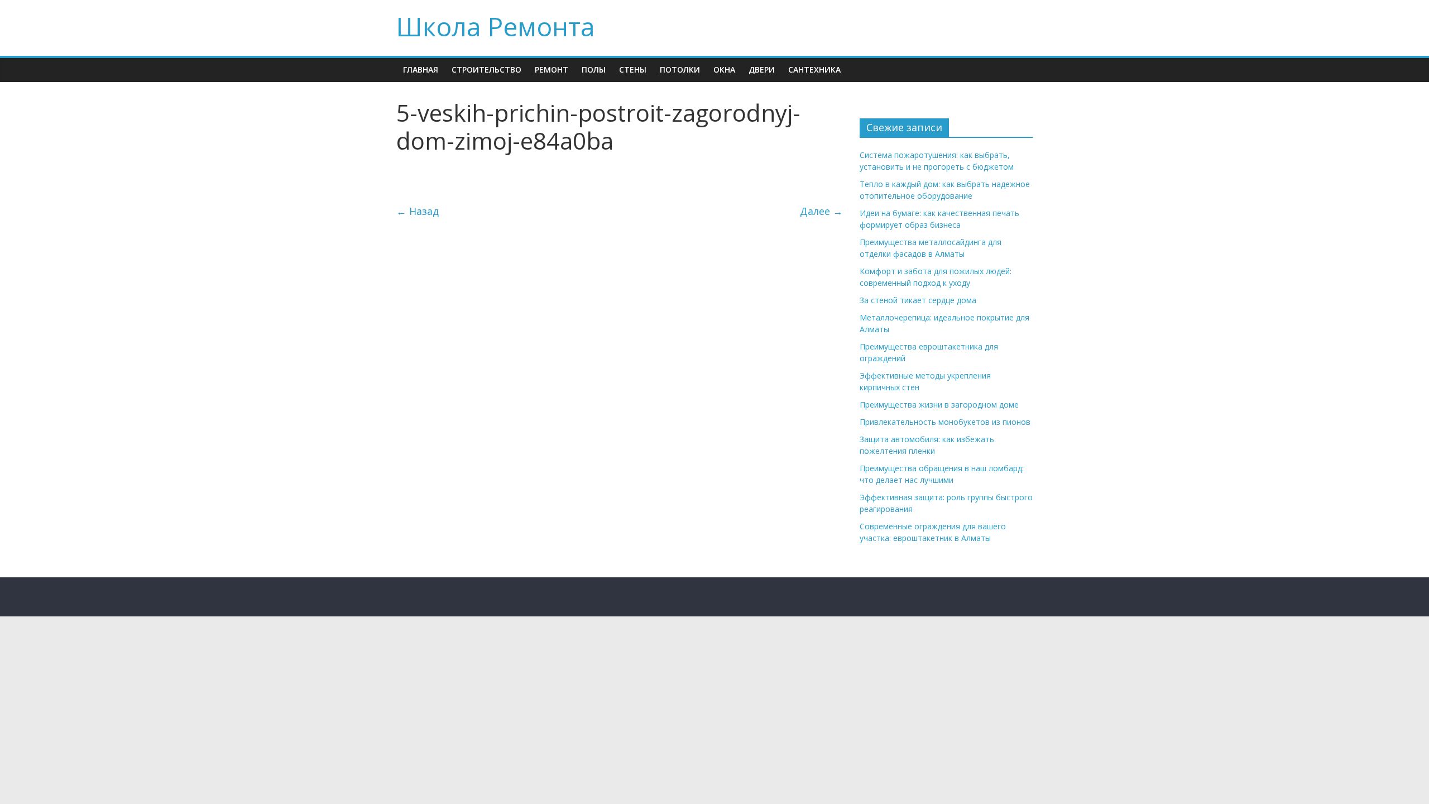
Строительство (486, 69)
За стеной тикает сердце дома (918, 300)
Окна (724, 69)
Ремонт (551, 69)
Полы (594, 69)
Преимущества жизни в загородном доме (939, 404)
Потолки (680, 69)
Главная (420, 69)
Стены (632, 69)
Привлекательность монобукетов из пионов (945, 422)
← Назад (417, 211)
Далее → (821, 211)
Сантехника (814, 69)
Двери (762, 69)
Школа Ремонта (495, 26)
